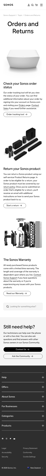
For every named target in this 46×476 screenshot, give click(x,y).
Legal (4, 448)
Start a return (13, 205)
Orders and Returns (32, 15)
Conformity (27, 452)
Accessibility (7, 452)
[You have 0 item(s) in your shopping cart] (36, 5)
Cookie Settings (29, 457)
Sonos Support (9, 15)
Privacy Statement (30, 448)
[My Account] (29, 5)
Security (5, 457)
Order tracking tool (15, 114)
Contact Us (21, 349)
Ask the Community (21, 356)
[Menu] (41, 5)
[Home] (8, 5)
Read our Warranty (15, 293)
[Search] (32, 5)
